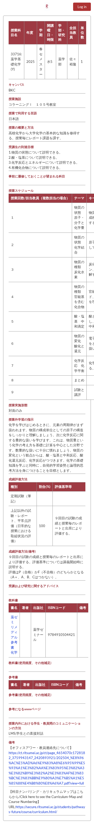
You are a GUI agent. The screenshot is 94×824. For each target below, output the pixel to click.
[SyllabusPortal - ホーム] (47, 6)
